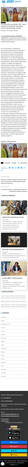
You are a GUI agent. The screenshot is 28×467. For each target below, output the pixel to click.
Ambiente (3, 317)
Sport (2, 366)
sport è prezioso (23, 162)
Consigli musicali (5, 324)
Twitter (14, 451)
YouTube (14, 455)
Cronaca (3, 327)
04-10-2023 (10, 30)
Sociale (3, 359)
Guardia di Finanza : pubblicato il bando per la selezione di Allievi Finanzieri (14, 190)
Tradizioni (3, 376)
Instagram (14, 446)
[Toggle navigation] (4, 5)
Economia (3, 338)
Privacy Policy (5, 419)
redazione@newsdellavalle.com (10, 416)
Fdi (18, 162)
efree (16, 464)
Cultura (3, 334)
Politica (3, 22)
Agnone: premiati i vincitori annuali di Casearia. (13, 301)
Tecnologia (4, 369)
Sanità (2, 355)
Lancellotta (14, 162)
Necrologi (3, 348)
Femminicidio (7, 162)
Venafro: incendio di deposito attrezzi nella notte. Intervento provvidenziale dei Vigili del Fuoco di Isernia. (13, 181)
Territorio (3, 373)
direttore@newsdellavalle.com (10, 414)
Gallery (3, 341)
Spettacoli (3, 362)
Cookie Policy (5, 421)
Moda (2, 345)
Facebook (15, 442)
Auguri (3, 320)
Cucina (3, 331)
